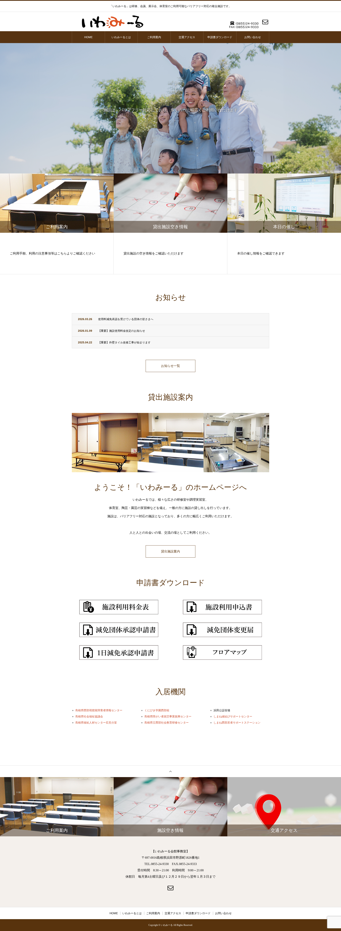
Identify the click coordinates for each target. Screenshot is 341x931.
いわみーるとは (121, 37)
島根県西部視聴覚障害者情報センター (98, 710)
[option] (170, 108)
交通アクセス (187, 37)
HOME (88, 37)
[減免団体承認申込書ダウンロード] (119, 630)
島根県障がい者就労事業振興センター (167, 716)
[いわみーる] (170, 22)
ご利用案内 (154, 37)
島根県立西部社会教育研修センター (166, 722)
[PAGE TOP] (170, 771)
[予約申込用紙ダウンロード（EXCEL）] (222, 607)
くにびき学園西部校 (156, 710)
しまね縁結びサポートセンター (233, 716)
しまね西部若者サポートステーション (237, 722)
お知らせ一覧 (170, 366)
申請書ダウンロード (219, 37)
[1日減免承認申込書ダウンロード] (119, 652)
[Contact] (265, 24)
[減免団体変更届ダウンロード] (222, 630)
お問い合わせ (252, 37)
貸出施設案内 (170, 551)
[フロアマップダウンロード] (222, 652)
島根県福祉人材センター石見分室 (96, 722)
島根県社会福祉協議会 (89, 716)
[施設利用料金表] (119, 607)
